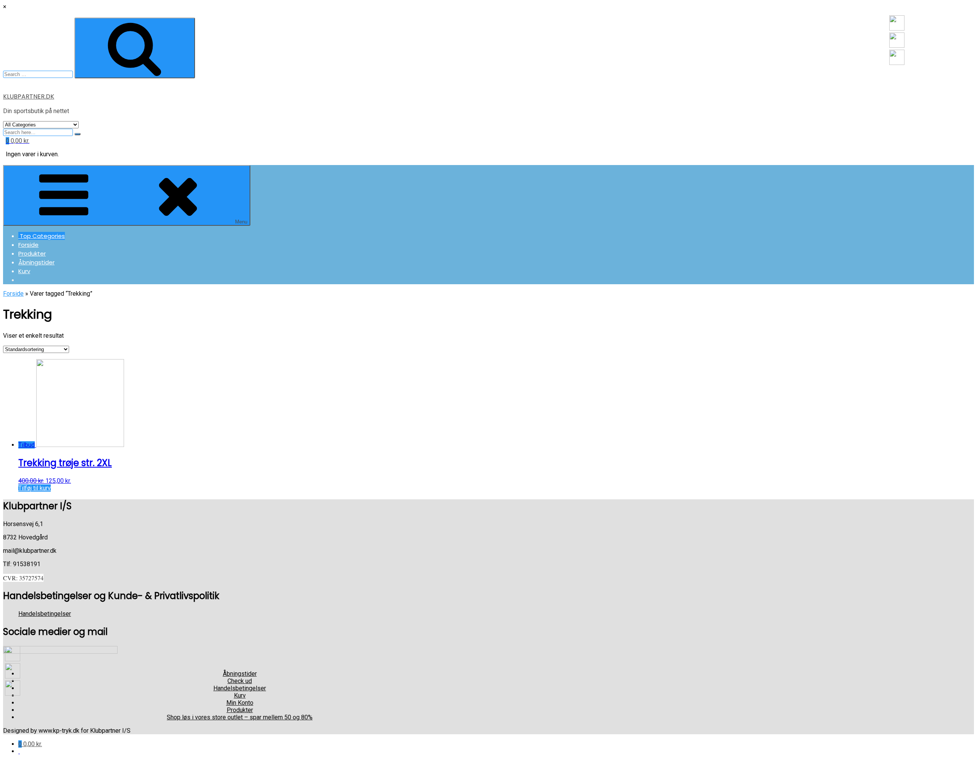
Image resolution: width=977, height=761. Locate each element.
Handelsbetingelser (44, 613)
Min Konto (239, 702)
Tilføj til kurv (34, 488)
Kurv (24, 271)
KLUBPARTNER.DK (28, 96)
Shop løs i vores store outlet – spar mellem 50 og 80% (240, 717)
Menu (241, 222)
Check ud (239, 681)
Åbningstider (36, 262)
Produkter (32, 253)
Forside (28, 245)
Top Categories (41, 236)
